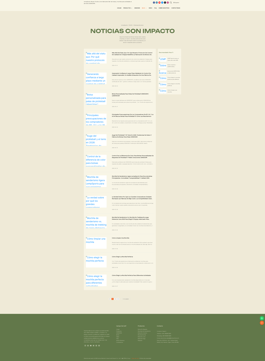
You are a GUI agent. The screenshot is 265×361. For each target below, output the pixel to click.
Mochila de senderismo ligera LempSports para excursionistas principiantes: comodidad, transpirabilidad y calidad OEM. (132, 177)
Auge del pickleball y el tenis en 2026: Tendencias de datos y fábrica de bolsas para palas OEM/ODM (132, 136)
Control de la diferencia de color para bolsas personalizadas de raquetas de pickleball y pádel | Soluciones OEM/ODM (133, 156)
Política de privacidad (145, 358)
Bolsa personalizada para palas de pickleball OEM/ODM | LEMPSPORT (130, 95)
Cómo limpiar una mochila (120, 238)
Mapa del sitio (135, 358)
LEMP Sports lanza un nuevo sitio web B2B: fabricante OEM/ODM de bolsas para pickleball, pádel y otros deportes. (173, 59)
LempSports (124, 25)
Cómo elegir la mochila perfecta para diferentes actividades (131, 275)
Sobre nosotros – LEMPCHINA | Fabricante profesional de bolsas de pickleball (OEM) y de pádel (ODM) (173, 66)
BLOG (130, 25)
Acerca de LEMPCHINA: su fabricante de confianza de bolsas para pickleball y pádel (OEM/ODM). (173, 72)
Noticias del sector (139, 25)
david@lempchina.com (173, 338)
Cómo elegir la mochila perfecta (122, 256)
